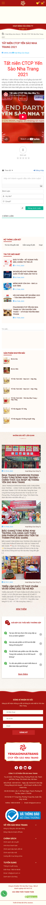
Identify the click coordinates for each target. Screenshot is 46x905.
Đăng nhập (40, 170)
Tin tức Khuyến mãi (11, 245)
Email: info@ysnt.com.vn (12, 873)
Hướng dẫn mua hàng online (13, 856)
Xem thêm (23, 674)
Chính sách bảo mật (10, 852)
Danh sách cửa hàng (10, 877)
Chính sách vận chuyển (11, 842)
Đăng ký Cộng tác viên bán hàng (14, 828)
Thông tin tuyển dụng (10, 866)
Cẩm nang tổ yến (29, 245)
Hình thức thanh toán (10, 845)
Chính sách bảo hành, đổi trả (13, 849)
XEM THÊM (21, 609)
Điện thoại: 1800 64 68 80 (12, 869)
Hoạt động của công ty (12, 34)
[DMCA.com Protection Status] (31, 897)
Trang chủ (3, 34)
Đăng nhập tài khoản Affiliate (13, 832)
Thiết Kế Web (17, 903)
